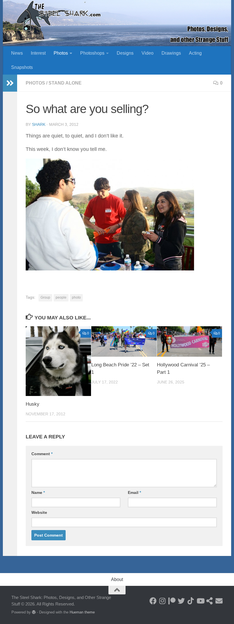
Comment (42, 453)
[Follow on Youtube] (200, 600)
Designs (125, 53)
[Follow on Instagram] (162, 600)
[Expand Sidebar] (10, 83)
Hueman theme (82, 612)
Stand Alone (65, 83)
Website (39, 512)
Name (38, 492)
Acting (195, 53)
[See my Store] (209, 600)
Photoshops (92, 53)
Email (134, 492)
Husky (32, 404)
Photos (61, 53)
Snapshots (22, 67)
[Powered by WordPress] (34, 612)
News (17, 53)
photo (76, 297)
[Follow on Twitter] (181, 600)
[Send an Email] (219, 600)
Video (148, 53)
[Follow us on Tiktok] (190, 600)
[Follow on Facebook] (153, 600)
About (117, 579)
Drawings (171, 53)
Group (45, 297)
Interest (38, 53)
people (61, 297)
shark (38, 124)
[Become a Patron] (171, 600)
